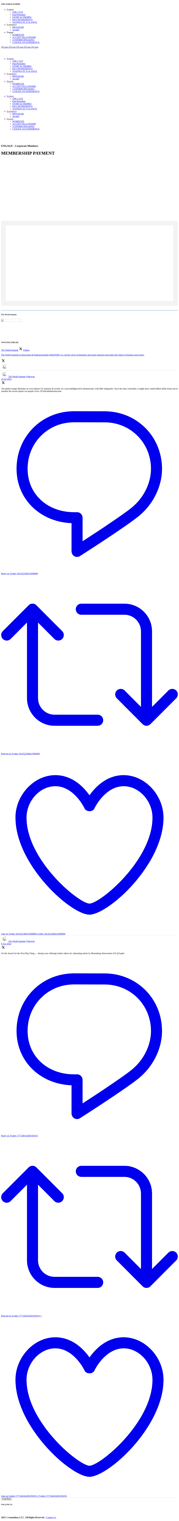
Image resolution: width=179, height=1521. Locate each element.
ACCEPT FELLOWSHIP (24, 37)
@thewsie (30, 376)
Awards (15, 30)
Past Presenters (18, 14)
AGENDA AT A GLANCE (24, 22)
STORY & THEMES (21, 17)
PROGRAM (18, 27)
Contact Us (51, 1517)
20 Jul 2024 (6, 379)
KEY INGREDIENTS (22, 19)
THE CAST (17, 12)
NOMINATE (18, 35)
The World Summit (16, 376)
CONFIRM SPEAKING (23, 40)
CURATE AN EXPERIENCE (26, 42)
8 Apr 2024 (6, 944)
